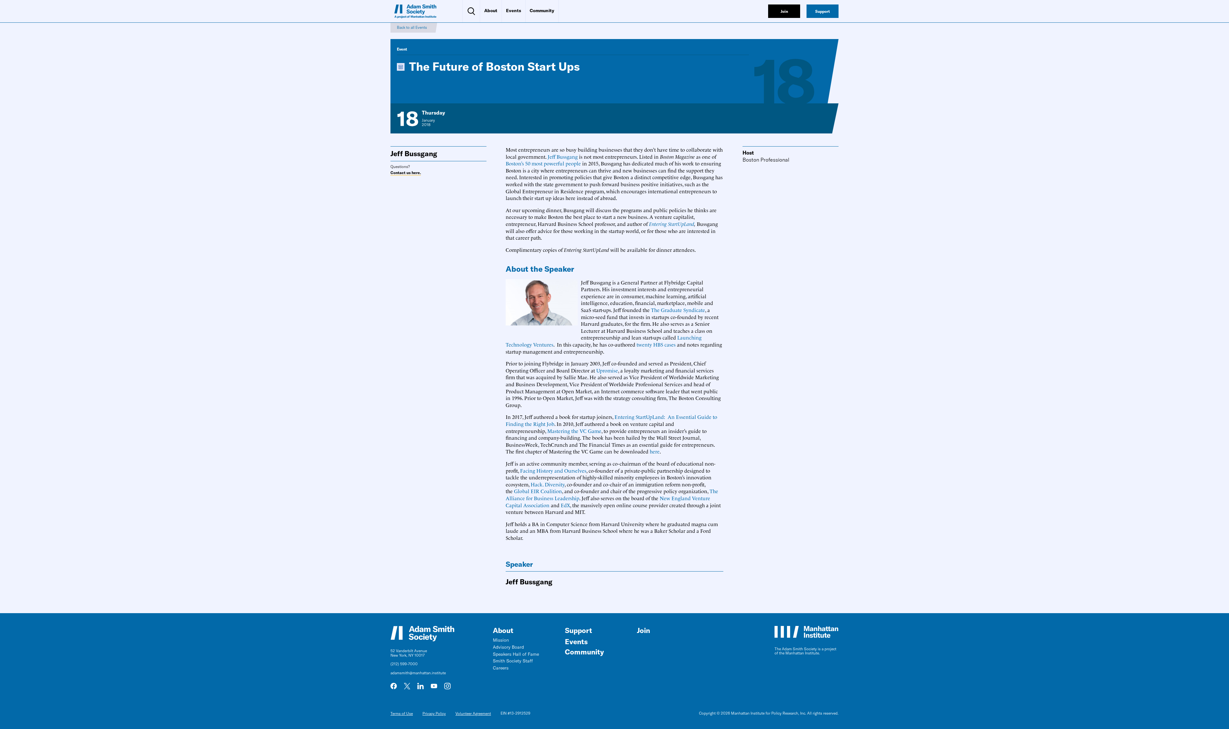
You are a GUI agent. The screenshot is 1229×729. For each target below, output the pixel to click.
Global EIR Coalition (538, 490)
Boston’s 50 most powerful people (543, 163)
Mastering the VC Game (574, 430)
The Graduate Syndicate (678, 309)
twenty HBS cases (656, 344)
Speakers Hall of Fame (516, 654)
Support (578, 630)
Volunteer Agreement (473, 713)
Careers (501, 668)
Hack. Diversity (548, 484)
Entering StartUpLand (671, 223)
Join (643, 630)
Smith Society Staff (513, 661)
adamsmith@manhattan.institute (418, 672)
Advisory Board (508, 647)
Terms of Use (401, 713)
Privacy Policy (434, 713)
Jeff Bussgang (563, 156)
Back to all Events (412, 27)
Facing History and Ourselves (553, 470)
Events (513, 10)
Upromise (607, 370)
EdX (565, 505)
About (490, 10)
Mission (501, 640)
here (655, 451)
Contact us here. (405, 173)
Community (542, 10)
